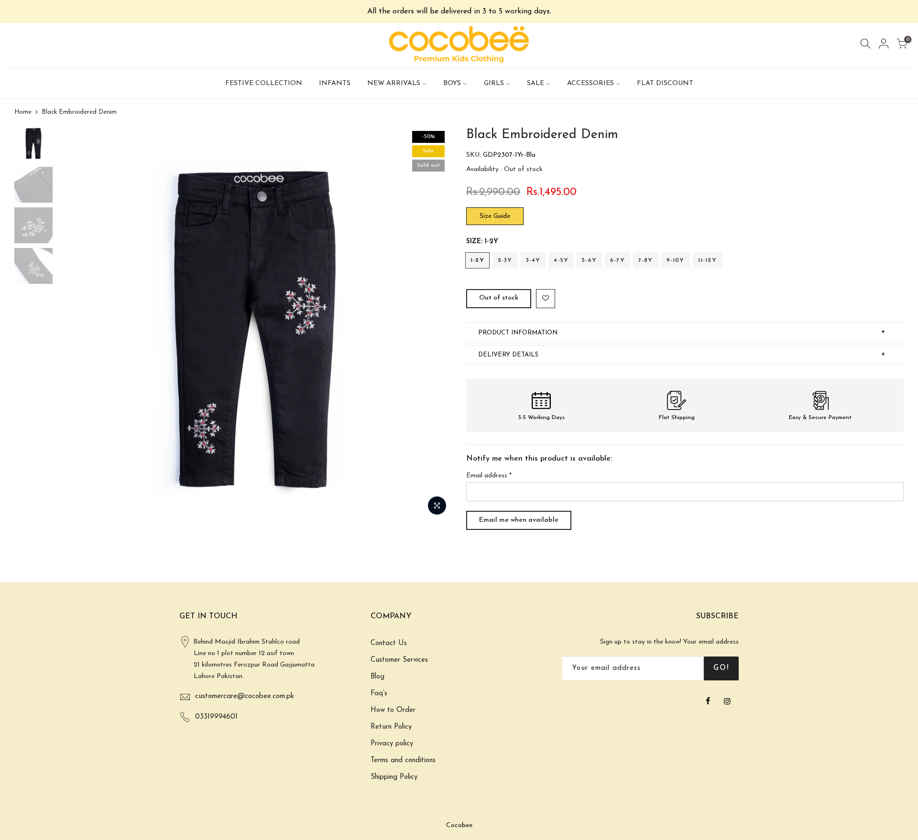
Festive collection (263, 83)
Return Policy (391, 727)
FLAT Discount (665, 83)
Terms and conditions (403, 760)
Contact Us (389, 643)
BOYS (452, 83)
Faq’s (379, 693)
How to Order (393, 710)
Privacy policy (392, 743)
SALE (535, 83)
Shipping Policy (394, 777)
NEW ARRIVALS (393, 83)
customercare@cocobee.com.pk (244, 696)
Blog (377, 676)
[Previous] (74, 323)
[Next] (435, 323)
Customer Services (399, 660)
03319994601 (216, 717)
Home (23, 112)
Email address (489, 475)
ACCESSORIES (590, 83)
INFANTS (334, 83)
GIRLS (494, 83)
